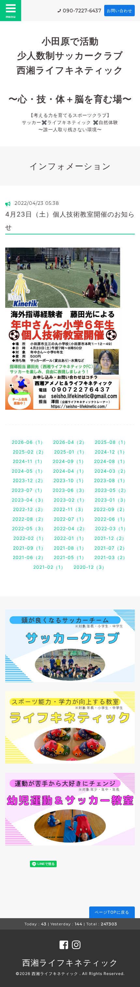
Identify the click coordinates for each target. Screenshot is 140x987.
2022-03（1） (111, 528)
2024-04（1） (70, 471)
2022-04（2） (70, 528)
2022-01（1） (70, 538)
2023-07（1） (28, 490)
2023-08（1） (111, 480)
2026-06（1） (28, 442)
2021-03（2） (111, 557)
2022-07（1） (70, 519)
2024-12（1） (111, 452)
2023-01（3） (111, 500)
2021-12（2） (110, 538)
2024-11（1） (29, 461)
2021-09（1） (29, 548)
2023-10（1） (69, 480)
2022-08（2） (29, 519)
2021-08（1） (70, 548)
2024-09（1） (69, 461)
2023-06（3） (70, 490)
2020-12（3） (90, 567)
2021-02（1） (49, 567)
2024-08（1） (111, 461)
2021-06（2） (29, 557)
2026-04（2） (70, 442)
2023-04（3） (29, 500)
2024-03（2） (111, 471)
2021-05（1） (70, 557)
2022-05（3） (29, 528)
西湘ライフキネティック (70, 963)
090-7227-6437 (82, 11)
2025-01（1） (70, 452)
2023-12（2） (29, 480)
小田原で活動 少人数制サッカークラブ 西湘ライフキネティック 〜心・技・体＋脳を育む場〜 (70, 70)
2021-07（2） (110, 548)
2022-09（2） (110, 509)
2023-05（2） (112, 490)
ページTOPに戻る (112, 912)
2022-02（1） (29, 538)
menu (11, 17)
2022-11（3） (69, 509)
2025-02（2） (29, 452)
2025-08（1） (111, 442)
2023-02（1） (70, 500)
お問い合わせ (119, 10)
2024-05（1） (28, 471)
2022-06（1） (111, 519)
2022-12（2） (29, 509)
